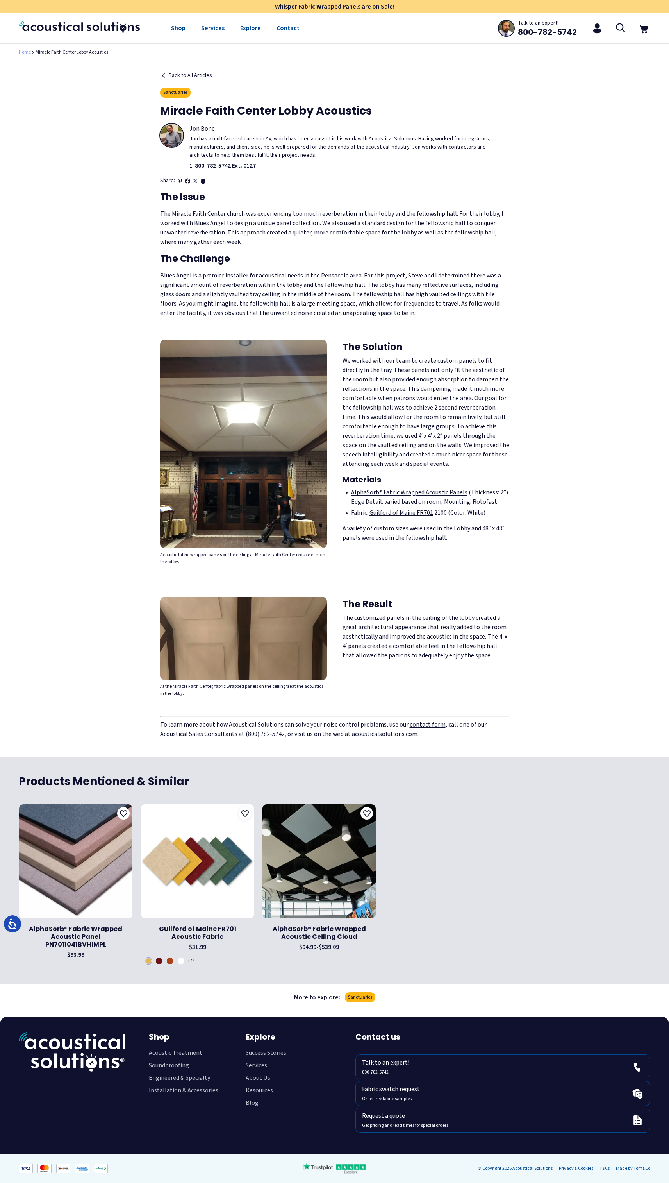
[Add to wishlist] (123, 813)
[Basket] (644, 28)
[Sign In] (597, 28)
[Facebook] (187, 181)
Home (25, 52)
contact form (428, 724)
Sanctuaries (175, 92)
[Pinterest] (180, 181)
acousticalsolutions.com (384, 734)
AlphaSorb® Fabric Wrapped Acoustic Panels (409, 492)
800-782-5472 (373, 1051)
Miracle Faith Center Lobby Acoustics (72, 52)
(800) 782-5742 (265, 734)
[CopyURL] (203, 181)
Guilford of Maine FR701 (401, 512)
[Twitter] (195, 181)
